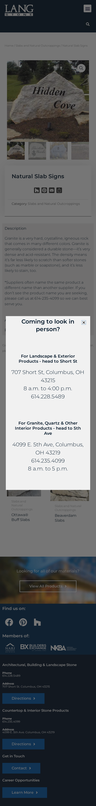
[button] (84, 322)
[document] (48, 403)
